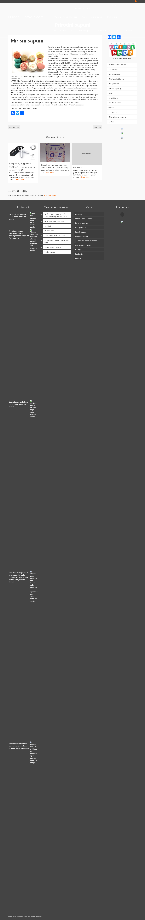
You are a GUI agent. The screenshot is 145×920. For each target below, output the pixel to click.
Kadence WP (39, 916)
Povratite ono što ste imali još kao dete (57, 241)
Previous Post (14, 127)
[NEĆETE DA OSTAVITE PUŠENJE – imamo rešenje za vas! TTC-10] (23, 152)
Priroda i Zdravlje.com (26, 17)
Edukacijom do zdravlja (53, 247)
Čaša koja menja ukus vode (54, 221)
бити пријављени (50, 195)
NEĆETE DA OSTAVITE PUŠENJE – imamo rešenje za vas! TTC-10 (57, 215)
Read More (20, 179)
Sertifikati (48, 226)
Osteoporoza (49, 231)
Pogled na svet (50, 252)
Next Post (97, 127)
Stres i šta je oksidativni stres (55, 235)
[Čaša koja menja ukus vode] (55, 152)
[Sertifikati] (87, 154)
